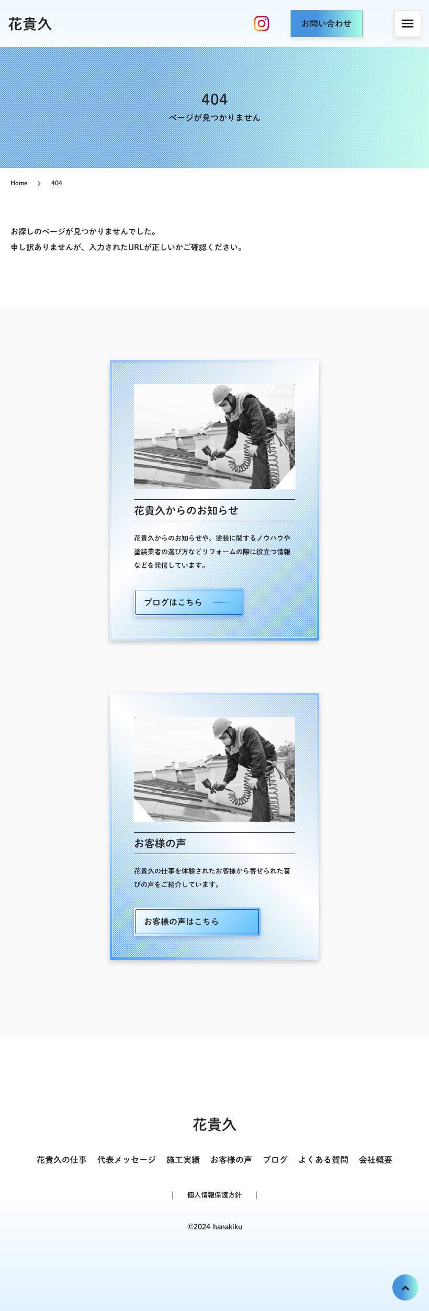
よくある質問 (323, 1160)
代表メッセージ (126, 1160)
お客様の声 (231, 1160)
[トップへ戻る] (405, 1287)
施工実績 (183, 1160)
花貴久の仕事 (62, 1160)
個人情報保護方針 (214, 1195)
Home (18, 183)
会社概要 (375, 1160)
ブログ (275, 1160)
